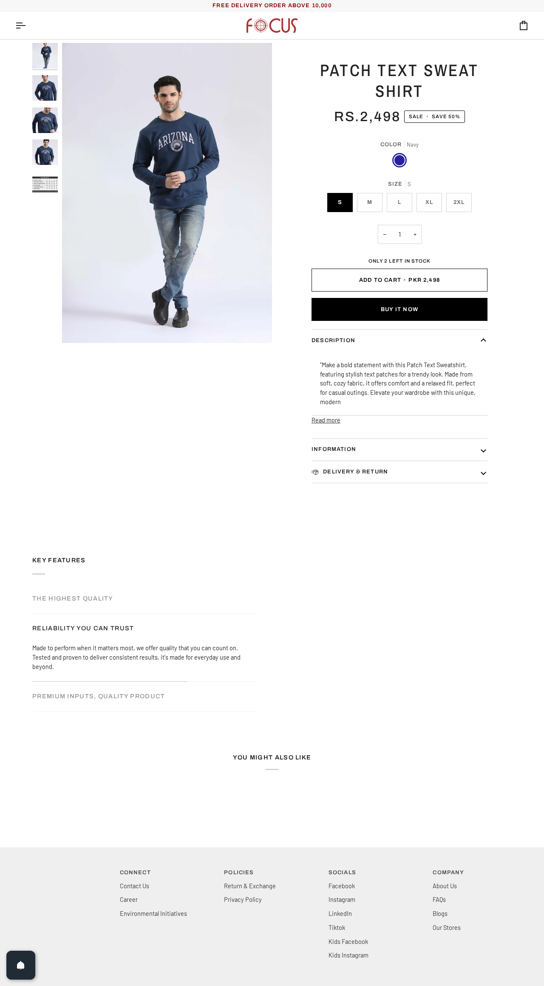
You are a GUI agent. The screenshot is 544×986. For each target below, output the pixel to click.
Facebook (342, 886)
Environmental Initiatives (153, 913)
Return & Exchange (250, 886)
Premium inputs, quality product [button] (98, 696)
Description (333, 340)
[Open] (20, 965)
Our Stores (447, 927)
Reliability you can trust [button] (83, 628)
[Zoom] (167, 193)
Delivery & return (354, 472)
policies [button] (239, 873)
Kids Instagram (348, 955)
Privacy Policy (243, 899)
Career (129, 899)
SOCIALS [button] (342, 873)
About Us (445, 886)
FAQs (439, 899)
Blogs (440, 913)
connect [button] (135, 873)
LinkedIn (340, 913)
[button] (63, 871)
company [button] (448, 873)
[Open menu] (28, 25)
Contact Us (134, 886)
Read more (326, 420)
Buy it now (399, 309)
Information (334, 449)
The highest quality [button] (72, 598)
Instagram (342, 899)
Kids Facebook (348, 941)
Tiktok (337, 927)
